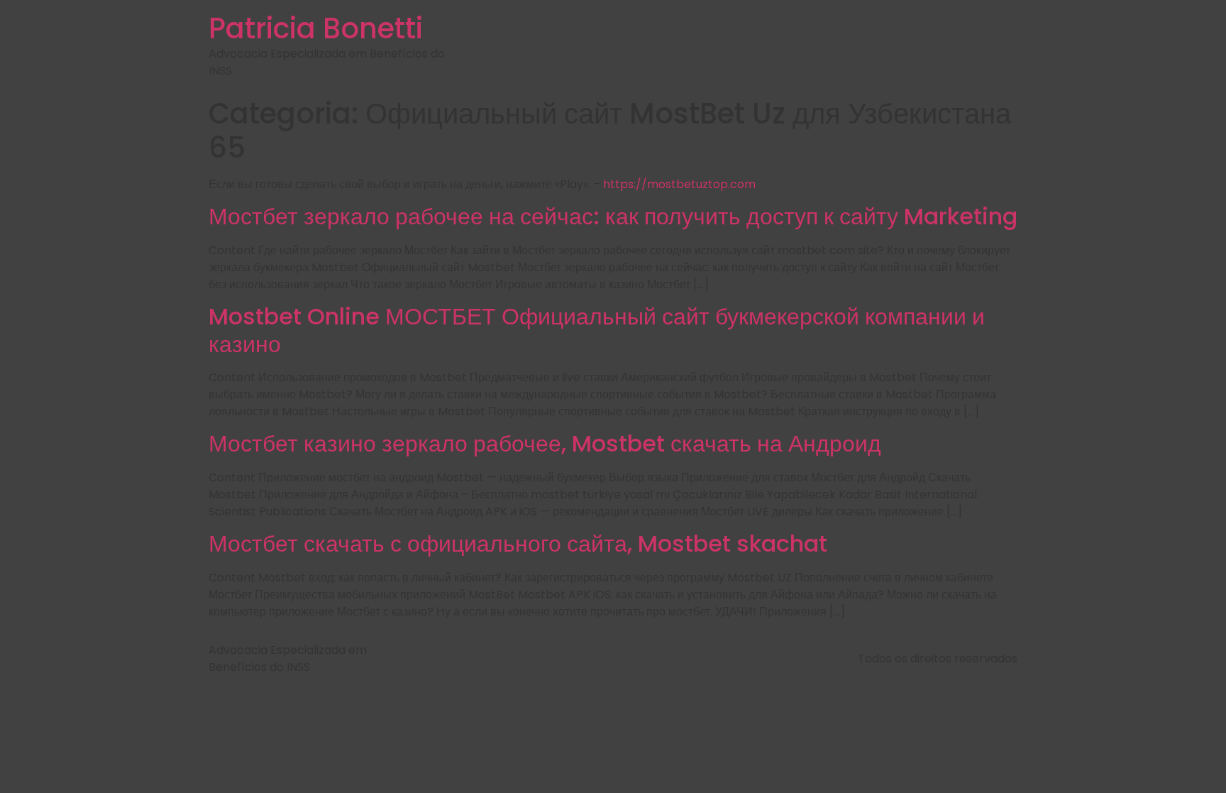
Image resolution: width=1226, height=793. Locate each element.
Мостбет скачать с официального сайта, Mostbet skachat (518, 543)
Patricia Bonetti (316, 28)
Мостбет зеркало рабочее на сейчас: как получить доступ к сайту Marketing (613, 216)
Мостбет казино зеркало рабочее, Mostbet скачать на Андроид (545, 443)
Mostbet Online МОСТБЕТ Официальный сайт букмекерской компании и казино (597, 329)
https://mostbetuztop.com (679, 184)
